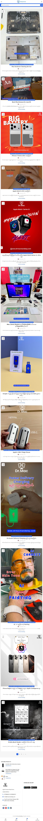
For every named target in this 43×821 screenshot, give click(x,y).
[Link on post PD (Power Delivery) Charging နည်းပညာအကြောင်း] (21, 499)
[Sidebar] (1, 247)
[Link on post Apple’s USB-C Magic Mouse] (21, 427)
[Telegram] (8, 808)
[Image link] (27, 787)
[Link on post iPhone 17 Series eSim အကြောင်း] (21, 133)
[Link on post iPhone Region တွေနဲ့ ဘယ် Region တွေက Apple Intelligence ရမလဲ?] (21, 660)
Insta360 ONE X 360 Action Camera (13, 764)
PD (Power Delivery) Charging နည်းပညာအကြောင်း (21, 538)
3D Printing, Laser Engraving (13, 622)
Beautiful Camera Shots (14, 64)
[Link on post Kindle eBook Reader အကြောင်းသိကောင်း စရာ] (21, 720)
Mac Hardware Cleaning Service (21, 66)
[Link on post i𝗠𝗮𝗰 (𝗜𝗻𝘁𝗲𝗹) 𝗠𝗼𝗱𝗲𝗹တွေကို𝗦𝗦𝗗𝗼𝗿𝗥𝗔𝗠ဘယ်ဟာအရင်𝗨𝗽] (21, 294)
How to (18, 99)
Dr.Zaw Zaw (21, 68)
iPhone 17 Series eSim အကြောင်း (21, 155)
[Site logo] (21, 1)
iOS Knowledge (22, 153)
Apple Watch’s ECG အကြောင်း (21, 191)
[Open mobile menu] (1, 2)
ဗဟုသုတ (28, 188)
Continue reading (21, 73)
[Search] (41, 5)
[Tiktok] (11, 808)
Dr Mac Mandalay (19, 816)
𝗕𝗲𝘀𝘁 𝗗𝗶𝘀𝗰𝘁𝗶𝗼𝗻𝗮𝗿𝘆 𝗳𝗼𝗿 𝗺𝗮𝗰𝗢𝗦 (21, 102)
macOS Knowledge (29, 64)
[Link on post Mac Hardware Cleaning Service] (21, 37)
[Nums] (3, 778)
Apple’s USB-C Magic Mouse (21, 452)
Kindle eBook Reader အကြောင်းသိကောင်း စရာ (21, 742)
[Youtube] (6, 808)
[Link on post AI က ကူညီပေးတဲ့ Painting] (21, 585)
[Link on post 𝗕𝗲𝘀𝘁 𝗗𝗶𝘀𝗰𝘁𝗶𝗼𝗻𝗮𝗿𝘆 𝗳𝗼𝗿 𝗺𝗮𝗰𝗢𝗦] (21, 88)
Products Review (36, 450)
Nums (7, 776)
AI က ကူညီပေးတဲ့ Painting (21, 624)
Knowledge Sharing (22, 64)
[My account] (41, 2)
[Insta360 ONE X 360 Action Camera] (3, 765)
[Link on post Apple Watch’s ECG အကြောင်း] (21, 177)
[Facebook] (3, 808)
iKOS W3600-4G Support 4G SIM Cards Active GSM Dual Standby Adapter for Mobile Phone (12, 770)
